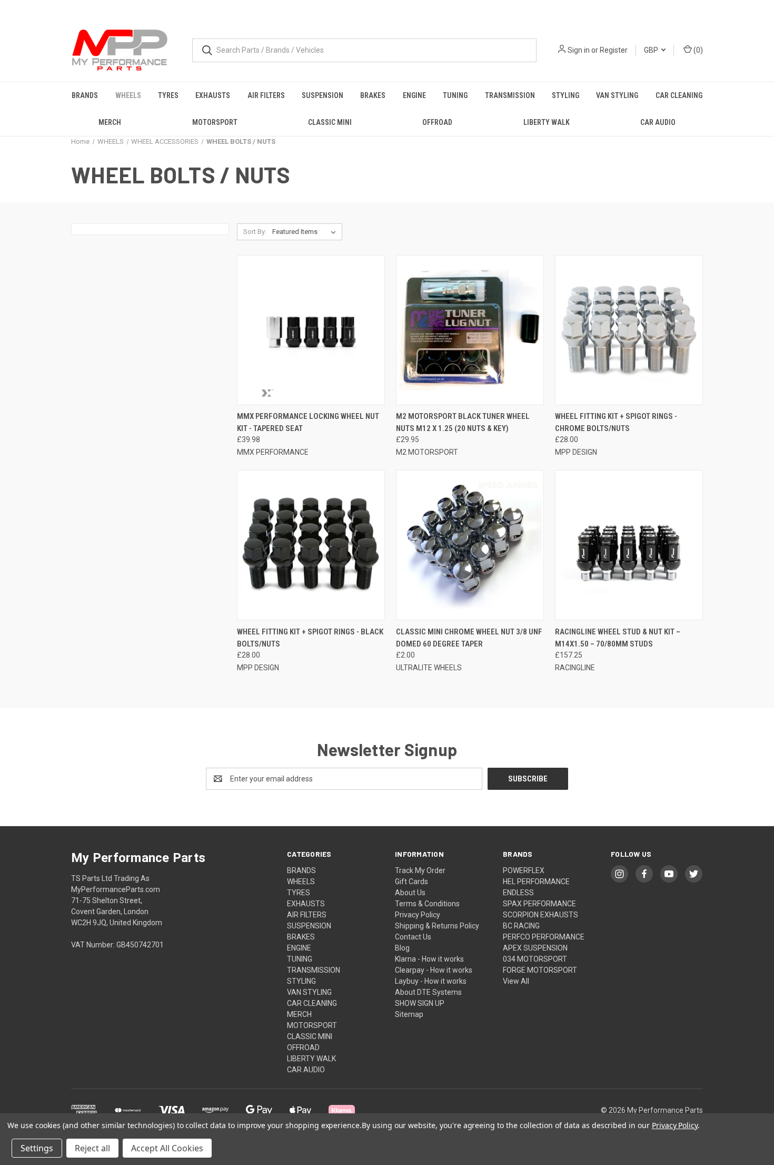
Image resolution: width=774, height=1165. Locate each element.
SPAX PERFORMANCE (539, 903)
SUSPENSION (322, 95)
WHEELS (128, 95)
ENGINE (414, 95)
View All (516, 981)
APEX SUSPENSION (535, 948)
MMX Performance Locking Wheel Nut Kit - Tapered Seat (308, 422)
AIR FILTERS (266, 95)
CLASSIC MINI (330, 122)
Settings (37, 1148)
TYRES (168, 95)
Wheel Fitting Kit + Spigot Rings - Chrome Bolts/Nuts (616, 422)
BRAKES (372, 95)
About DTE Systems (428, 992)
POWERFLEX (523, 870)
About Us (410, 892)
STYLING (565, 95)
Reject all (92, 1148)
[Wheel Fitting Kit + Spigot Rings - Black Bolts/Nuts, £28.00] (311, 545)
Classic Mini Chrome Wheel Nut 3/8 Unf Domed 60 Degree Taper (469, 638)
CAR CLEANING (679, 95)
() (697, 50)
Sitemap (409, 1014)
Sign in (579, 50)
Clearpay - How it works (433, 970)
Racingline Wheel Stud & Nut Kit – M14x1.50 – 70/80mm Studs (617, 638)
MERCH (109, 122)
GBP (652, 50)
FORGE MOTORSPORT (540, 970)
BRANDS (85, 95)
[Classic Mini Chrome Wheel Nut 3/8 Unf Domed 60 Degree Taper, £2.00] (470, 545)
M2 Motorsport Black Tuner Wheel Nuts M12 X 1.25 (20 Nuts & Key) (463, 422)
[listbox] (306, 232)
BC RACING (521, 926)
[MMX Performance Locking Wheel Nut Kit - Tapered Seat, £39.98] (311, 330)
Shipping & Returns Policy (437, 926)
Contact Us (413, 937)
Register (614, 50)
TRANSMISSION (510, 95)
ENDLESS (518, 892)
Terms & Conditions (427, 903)
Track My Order (420, 870)
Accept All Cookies (167, 1148)
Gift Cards (411, 881)
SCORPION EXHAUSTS (540, 915)
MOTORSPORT (214, 122)
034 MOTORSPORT (535, 959)
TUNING (455, 95)
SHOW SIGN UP (419, 1003)
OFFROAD (437, 122)
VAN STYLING (617, 95)
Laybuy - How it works (431, 981)
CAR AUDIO (658, 122)
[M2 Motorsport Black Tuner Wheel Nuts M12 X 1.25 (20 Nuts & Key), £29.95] (470, 330)
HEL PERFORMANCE (536, 881)
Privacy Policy (417, 915)
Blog (402, 948)
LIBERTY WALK (546, 122)
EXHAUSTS (212, 95)
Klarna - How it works (429, 959)
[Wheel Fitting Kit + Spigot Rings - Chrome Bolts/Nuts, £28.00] (629, 330)
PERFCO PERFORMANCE (543, 937)
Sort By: (254, 232)
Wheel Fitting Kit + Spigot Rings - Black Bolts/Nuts (310, 638)
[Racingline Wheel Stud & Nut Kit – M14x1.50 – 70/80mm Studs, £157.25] (629, 545)
